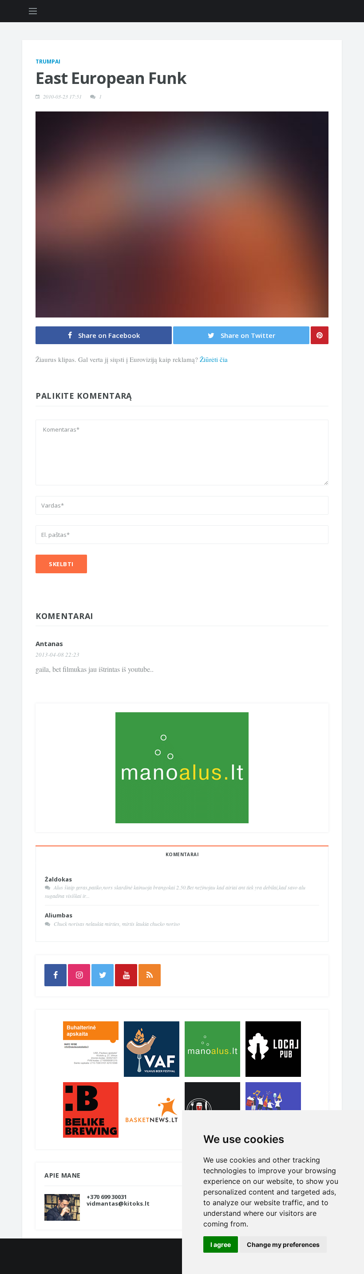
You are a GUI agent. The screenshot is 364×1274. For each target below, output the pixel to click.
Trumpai (48, 61)
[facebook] (55, 975)
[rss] (149, 975)
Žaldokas (58, 879)
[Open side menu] (33, 11)
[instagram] (79, 975)
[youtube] (126, 975)
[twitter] (102, 975)
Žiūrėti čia (214, 359)
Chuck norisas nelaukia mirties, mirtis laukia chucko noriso (117, 923)
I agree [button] (220, 1244)
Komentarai (182, 854)
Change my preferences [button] (283, 1244)
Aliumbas (58, 915)
